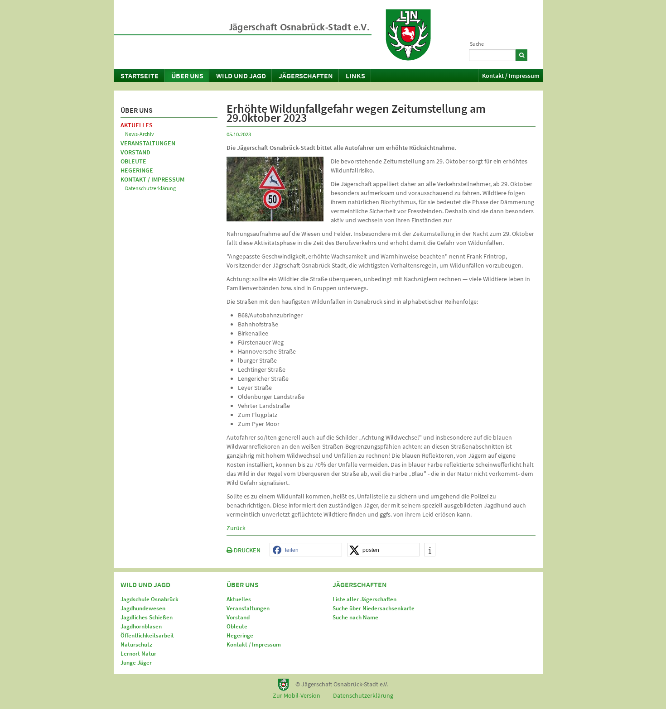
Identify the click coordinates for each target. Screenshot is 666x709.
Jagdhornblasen (141, 626)
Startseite (140, 75)
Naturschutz (136, 644)
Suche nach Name (355, 617)
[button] (306, 550)
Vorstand (135, 152)
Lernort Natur (138, 653)
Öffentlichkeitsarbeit (147, 635)
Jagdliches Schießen (147, 617)
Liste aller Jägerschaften (364, 599)
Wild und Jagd (241, 75)
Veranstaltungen (148, 143)
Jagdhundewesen (143, 608)
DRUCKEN (246, 550)
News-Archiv (139, 133)
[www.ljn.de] (408, 35)
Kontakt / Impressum (511, 76)
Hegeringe (137, 170)
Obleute (133, 161)
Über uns (187, 75)
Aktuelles (137, 125)
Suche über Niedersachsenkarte (374, 608)
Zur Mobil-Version (296, 695)
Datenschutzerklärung (150, 188)
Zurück (236, 528)
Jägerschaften (306, 75)
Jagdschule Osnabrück (150, 599)
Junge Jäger (136, 662)
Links (355, 75)
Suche (477, 43)
